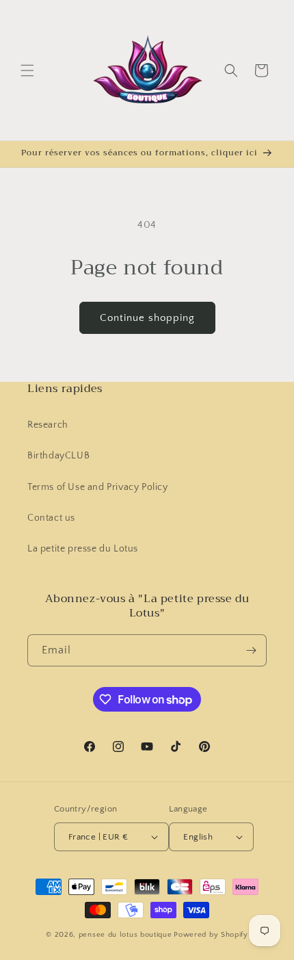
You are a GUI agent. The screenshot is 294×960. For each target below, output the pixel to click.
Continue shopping (147, 318)
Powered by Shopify (211, 935)
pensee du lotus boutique (125, 935)
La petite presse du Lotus (82, 548)
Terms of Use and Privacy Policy (97, 487)
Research (47, 424)
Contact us (51, 518)
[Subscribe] (251, 650)
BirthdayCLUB (58, 455)
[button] (27, 70)
